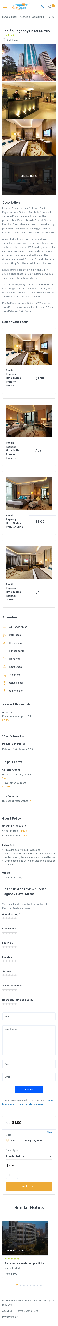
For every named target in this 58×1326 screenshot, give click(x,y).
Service (6, 971)
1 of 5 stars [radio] (3, 918)
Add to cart (29, 1186)
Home (5, 17)
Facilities (7, 942)
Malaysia (24, 17)
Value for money (12, 985)
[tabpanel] (29, 1249)
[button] (50, 8)
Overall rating (11, 914)
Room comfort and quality (17, 999)
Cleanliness (9, 928)
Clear (49, 1132)
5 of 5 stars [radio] (15, 918)
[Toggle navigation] (4, 6)
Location (7, 957)
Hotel (14, 17)
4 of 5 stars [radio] (12, 918)
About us (7, 1311)
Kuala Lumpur (38, 17)
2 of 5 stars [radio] (6, 918)
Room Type (12, 1150)
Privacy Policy (10, 1317)
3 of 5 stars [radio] (9, 918)
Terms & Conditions (27, 1311)
